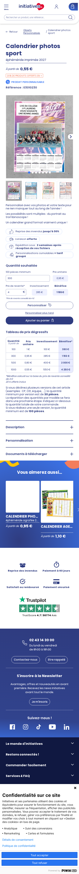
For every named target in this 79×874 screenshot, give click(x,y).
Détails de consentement (17, 839)
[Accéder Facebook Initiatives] (12, 727)
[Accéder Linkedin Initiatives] (66, 727)
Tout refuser (39, 862)
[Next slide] (70, 136)
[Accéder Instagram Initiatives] (25, 727)
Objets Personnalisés (31, 31)
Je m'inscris (40, 702)
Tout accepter (39, 855)
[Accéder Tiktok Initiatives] (38, 727)
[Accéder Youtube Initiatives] (52, 727)
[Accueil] (31, 7)
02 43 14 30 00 (41, 640)
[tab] (29, 172)
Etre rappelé (56, 660)
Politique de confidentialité (18, 845)
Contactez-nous (25, 660)
